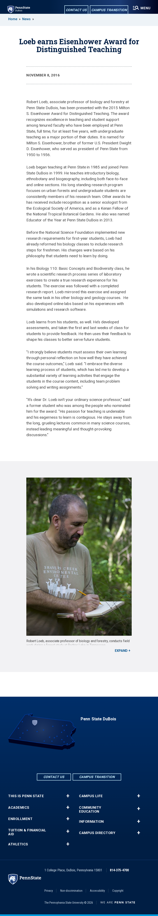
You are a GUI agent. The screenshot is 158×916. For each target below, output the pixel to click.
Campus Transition (109, 10)
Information (91, 822)
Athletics (18, 844)
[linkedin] (79, 761)
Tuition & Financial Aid (27, 832)
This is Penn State (26, 796)
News (26, 19)
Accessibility (97, 890)
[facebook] (68, 761)
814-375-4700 (119, 870)
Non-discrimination (71, 890)
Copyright (117, 890)
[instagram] (90, 761)
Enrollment (20, 819)
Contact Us (76, 10)
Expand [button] (121, 651)
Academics (18, 808)
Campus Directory (97, 833)
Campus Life (91, 796)
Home (12, 19)
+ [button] (67, 796)
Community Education (90, 809)
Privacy (48, 890)
